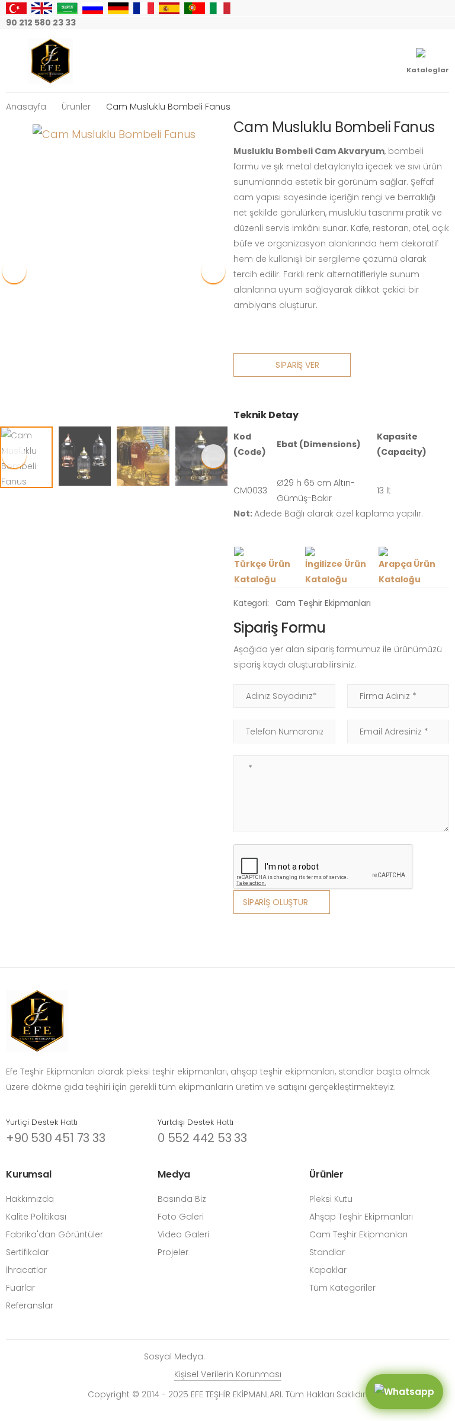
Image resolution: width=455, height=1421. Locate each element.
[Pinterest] (426, 23)
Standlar (327, 1252)
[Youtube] (407, 23)
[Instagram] (350, 23)
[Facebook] (369, 23)
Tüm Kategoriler (342, 1288)
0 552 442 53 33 (202, 1138)
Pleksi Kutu (331, 1199)
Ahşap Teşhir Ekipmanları (361, 1217)
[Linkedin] (445, 23)
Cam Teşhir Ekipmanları (323, 603)
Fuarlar (20, 1288)
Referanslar (29, 1305)
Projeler (173, 1252)
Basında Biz (182, 1199)
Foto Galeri (181, 1217)
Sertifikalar (27, 1252)
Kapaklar (328, 1270)
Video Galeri (183, 1234)
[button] (213, 271)
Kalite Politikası (36, 1217)
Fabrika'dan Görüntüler (54, 1234)
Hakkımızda (30, 1199)
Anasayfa (26, 107)
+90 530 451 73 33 (55, 1138)
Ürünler (76, 107)
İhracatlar (26, 1270)
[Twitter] (388, 23)
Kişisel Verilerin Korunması (227, 1374)
